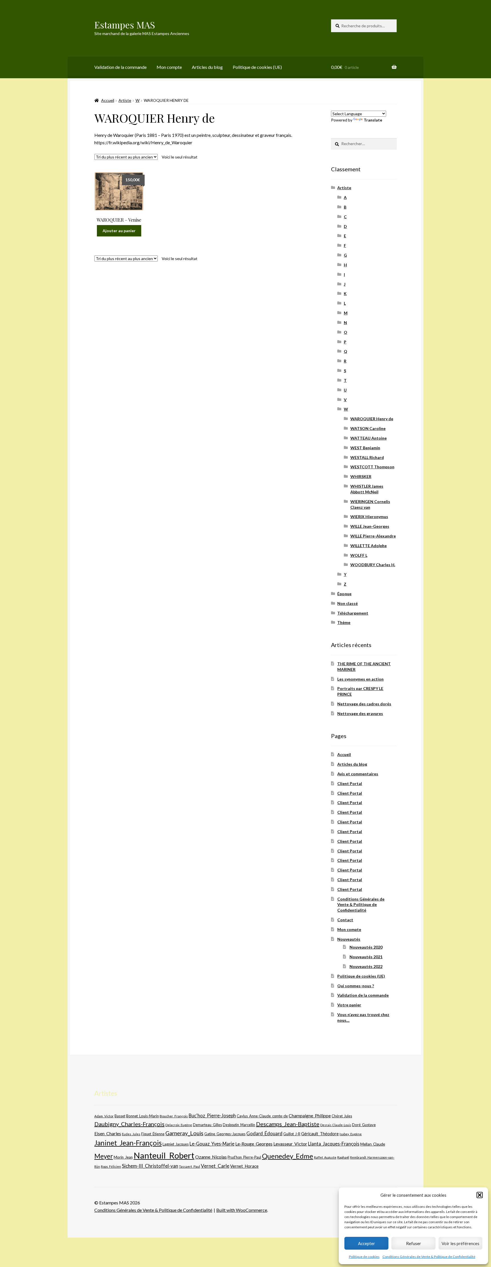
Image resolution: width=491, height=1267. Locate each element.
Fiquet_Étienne (153, 1134)
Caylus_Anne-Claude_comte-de (262, 1116)
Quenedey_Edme (287, 1156)
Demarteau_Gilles (207, 1125)
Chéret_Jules (342, 1116)
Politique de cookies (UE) (257, 67)
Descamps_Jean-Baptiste (287, 1123)
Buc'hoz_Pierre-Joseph (212, 1115)
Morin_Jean (123, 1157)
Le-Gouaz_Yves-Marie (212, 1143)
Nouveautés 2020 (365, 947)
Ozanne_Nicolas (211, 1156)
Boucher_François (174, 1116)
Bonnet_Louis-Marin (142, 1116)
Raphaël (343, 1157)
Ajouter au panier (119, 230)
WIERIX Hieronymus (369, 516)
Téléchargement (352, 613)
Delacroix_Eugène (178, 1125)
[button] (479, 1195)
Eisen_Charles (107, 1133)
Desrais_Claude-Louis (335, 1125)
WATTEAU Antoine (368, 438)
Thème (343, 622)
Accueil (107, 100)
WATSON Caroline (368, 428)
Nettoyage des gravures (360, 713)
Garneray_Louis (184, 1133)
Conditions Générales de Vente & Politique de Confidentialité (428, 1256)
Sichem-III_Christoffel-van (150, 1166)
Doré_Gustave (364, 1124)
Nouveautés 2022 (365, 966)
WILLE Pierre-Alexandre (373, 535)
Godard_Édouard (264, 1133)
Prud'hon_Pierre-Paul (244, 1157)
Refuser (413, 1243)
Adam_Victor (104, 1116)
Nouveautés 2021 (365, 956)
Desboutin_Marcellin (239, 1125)
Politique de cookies (364, 1256)
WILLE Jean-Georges (369, 526)
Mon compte (169, 67)
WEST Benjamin (365, 447)
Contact (345, 919)
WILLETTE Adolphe (368, 545)
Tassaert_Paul (189, 1166)
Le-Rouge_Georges (253, 1143)
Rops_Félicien (111, 1166)
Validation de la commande (120, 67)
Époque (344, 593)
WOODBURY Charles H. (372, 564)
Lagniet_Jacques (176, 1144)
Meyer (103, 1156)
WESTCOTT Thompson (372, 466)
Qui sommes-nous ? (355, 985)
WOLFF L (358, 555)
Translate (373, 120)
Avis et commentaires (357, 773)
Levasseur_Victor (290, 1143)
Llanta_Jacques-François (333, 1144)
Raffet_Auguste (325, 1157)
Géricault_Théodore (320, 1133)
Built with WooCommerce (241, 1210)
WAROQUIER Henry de (371, 418)
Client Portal (349, 783)
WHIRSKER (360, 476)
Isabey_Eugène (351, 1134)
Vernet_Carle (215, 1166)
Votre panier (349, 1004)
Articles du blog (207, 67)
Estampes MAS (124, 24)
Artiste (124, 100)
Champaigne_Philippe (310, 1115)
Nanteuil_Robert (164, 1155)
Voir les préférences (460, 1243)
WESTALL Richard (367, 457)
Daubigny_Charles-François (129, 1123)
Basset (120, 1116)
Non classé (347, 603)
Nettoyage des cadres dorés (364, 703)
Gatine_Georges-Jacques (225, 1134)
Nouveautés (348, 939)
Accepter (366, 1243)
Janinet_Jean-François (128, 1143)
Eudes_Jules (131, 1134)
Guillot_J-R (291, 1134)
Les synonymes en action (360, 679)
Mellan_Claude (372, 1144)
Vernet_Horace (244, 1166)
